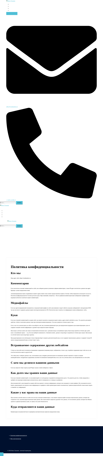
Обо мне (11, 4)
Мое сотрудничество (15, 438)
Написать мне (11, 13)
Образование (12, 6)
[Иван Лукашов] (10, 1)
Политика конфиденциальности (18, 435)
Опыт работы (12, 8)
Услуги (11, 10)
